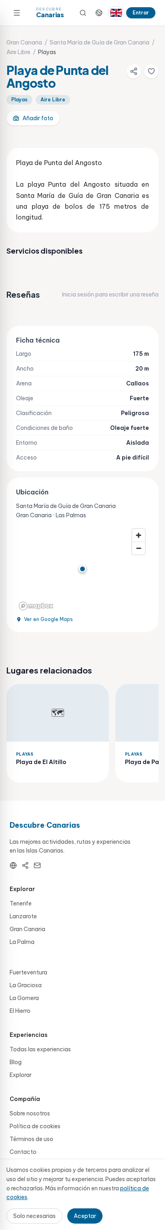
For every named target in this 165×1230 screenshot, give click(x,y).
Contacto (23, 1151)
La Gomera (24, 998)
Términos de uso (31, 1139)
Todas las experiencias (40, 1049)
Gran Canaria (24, 42)
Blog (16, 1062)
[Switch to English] (116, 12)
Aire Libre (18, 52)
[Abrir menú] (17, 13)
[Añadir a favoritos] (151, 71)
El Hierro (20, 1010)
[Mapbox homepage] (36, 606)
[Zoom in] (138, 535)
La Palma (22, 942)
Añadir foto (37, 118)
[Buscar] (83, 13)
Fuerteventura (28, 972)
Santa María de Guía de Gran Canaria (99, 42)
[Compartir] (134, 71)
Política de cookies (35, 1126)
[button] (82, 569)
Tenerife (21, 903)
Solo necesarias (34, 1216)
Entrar (141, 13)
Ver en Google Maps (48, 619)
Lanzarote (23, 916)
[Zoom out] (138, 548)
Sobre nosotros (30, 1113)
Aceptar (85, 1216)
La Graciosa (26, 985)
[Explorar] (99, 13)
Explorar (21, 1075)
